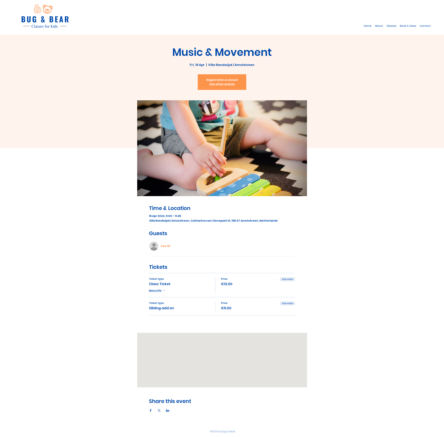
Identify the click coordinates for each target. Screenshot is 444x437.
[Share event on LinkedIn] (167, 410)
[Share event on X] (159, 410)
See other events (222, 84)
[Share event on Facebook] (150, 410)
